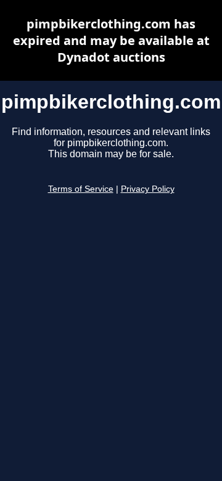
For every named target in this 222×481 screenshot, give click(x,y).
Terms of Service (80, 189)
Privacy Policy (148, 189)
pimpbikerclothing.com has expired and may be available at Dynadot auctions (111, 40)
